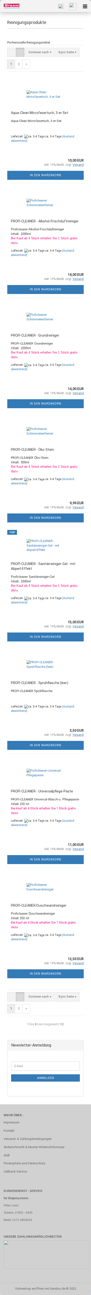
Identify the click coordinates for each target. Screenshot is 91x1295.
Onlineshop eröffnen (29, 1288)
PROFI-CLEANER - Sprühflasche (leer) (39, 683)
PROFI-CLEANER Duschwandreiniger (38, 905)
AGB (7, 1155)
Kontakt (9, 1130)
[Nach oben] (77, 1288)
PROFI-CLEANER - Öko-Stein (32, 450)
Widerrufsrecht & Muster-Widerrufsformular (34, 1147)
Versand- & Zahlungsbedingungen (28, 1139)
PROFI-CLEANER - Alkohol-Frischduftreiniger (45, 221)
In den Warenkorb (45, 175)
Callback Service (15, 1171)
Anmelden (45, 1078)
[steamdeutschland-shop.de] (9, 6)
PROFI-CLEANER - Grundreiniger (35, 335)
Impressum (11, 1122)
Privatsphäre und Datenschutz (24, 1163)
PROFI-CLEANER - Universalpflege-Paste (42, 791)
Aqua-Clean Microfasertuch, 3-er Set (39, 113)
